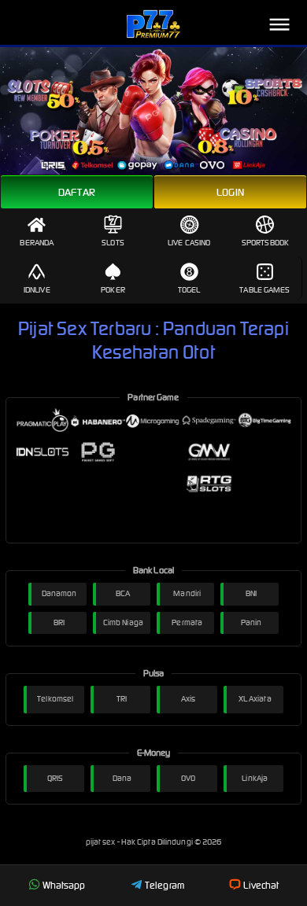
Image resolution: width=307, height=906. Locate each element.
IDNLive (37, 290)
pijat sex (101, 842)
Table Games (264, 290)
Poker (113, 290)
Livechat (261, 885)
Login (230, 192)
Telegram (164, 885)
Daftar (76, 192)
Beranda (37, 243)
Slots (113, 243)
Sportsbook (265, 243)
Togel (189, 290)
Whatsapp (64, 885)
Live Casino (189, 243)
